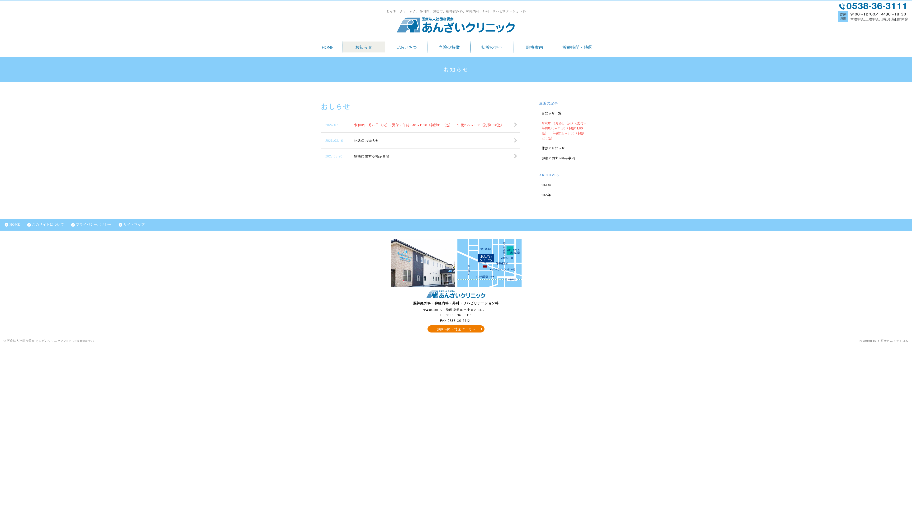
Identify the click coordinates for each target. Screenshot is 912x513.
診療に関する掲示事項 (558, 158)
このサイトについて (48, 224)
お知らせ (363, 47)
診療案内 (534, 47)
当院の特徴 (449, 47)
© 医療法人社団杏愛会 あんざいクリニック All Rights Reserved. (49, 340)
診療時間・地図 (577, 47)
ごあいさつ (406, 47)
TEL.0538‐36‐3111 (455, 315)
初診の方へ (492, 47)
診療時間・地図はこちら (456, 329)
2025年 (546, 194)
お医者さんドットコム (893, 340)
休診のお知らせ (553, 148)
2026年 (546, 184)
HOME (328, 47)
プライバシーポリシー (94, 224)
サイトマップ (134, 224)
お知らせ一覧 (551, 113)
